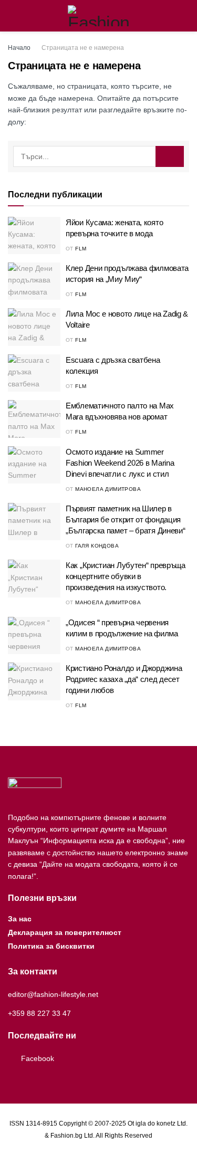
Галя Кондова (97, 546)
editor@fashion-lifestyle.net (53, 994)
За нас (20, 919)
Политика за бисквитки (51, 946)
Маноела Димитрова (108, 489)
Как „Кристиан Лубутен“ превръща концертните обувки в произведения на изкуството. (125, 576)
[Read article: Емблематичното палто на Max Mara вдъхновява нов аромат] (34, 419)
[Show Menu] (12, 16)
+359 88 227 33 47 (39, 1013)
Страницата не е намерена (83, 47)
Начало (19, 47)
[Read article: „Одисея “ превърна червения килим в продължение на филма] (34, 636)
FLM (80, 248)
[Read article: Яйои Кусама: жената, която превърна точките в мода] (34, 236)
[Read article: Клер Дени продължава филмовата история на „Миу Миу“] (34, 281)
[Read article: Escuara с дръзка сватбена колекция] (34, 373)
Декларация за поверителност (64, 932)
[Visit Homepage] (98, 15)
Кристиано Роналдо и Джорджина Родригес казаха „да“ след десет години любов (124, 679)
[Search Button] (184, 16)
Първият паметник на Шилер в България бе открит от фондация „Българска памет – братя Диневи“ (125, 519)
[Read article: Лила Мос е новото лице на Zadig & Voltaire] (34, 327)
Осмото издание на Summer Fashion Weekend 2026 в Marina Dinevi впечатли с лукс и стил (120, 462)
